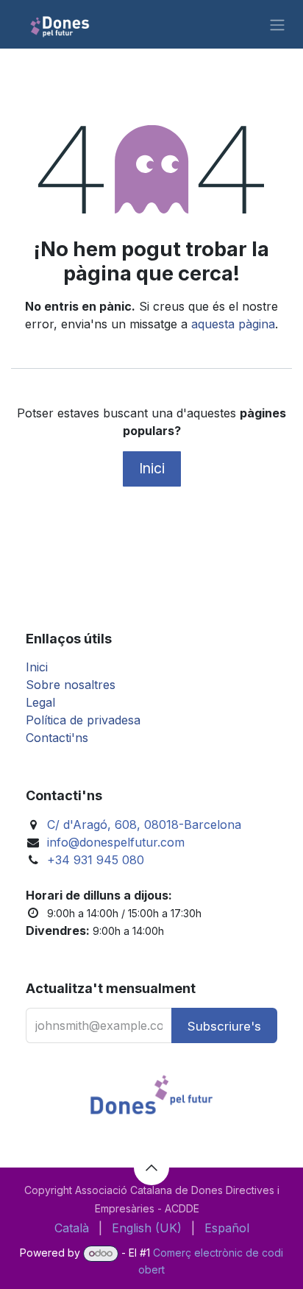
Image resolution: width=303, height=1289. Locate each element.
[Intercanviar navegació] (277, 24)
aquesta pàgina (233, 324)
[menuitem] (71, 1228)
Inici (152, 468)
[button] (224, 1025)
